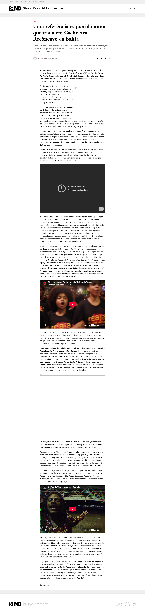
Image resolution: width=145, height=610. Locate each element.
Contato (34, 2)
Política (45, 8)
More (54, 8)
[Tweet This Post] (101, 58)
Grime (16, 2)
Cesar (41, 58)
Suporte (41, 2)
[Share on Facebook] (97, 58)
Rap (25, 2)
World (35, 8)
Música (26, 8)
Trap (29, 2)
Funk (11, 2)
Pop (21, 2)
